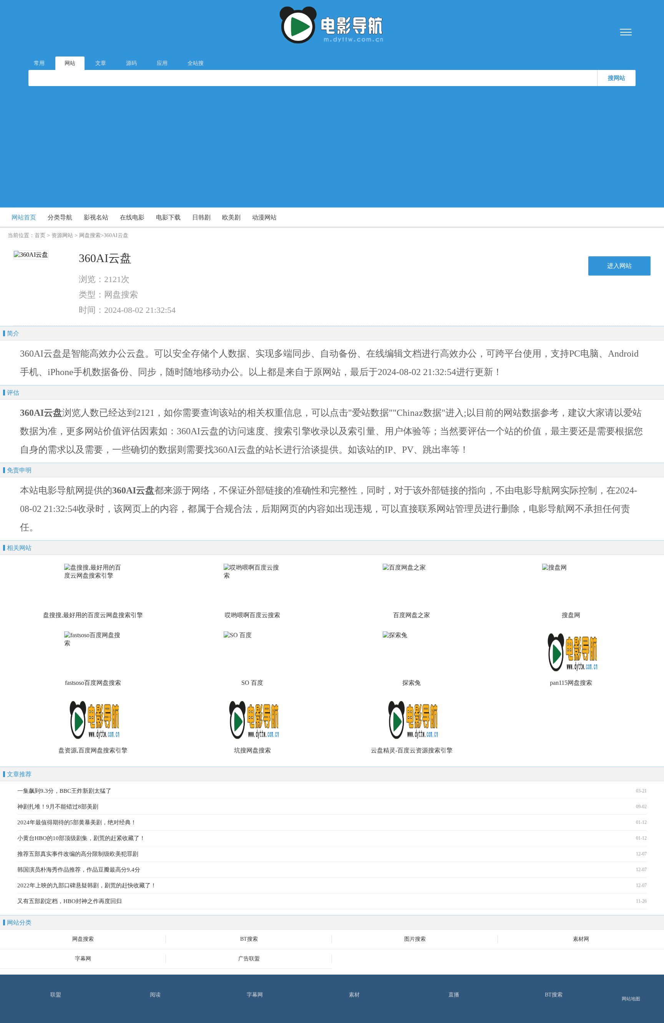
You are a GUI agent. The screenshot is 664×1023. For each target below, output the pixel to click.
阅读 (155, 995)
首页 (40, 235)
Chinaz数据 (419, 413)
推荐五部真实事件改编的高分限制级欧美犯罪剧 (77, 854)
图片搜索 (415, 939)
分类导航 (60, 217)
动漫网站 (264, 217)
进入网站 (619, 265)
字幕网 (83, 959)
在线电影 (132, 217)
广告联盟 (249, 959)
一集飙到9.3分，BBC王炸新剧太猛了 (64, 791)
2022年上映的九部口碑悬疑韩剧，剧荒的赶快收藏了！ (86, 885)
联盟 (55, 995)
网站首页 (24, 217)
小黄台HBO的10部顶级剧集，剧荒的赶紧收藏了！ (81, 838)
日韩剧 (201, 217)
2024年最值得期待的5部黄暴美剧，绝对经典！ (76, 822)
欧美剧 (231, 217)
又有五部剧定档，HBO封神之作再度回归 (69, 901)
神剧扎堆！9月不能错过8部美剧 (57, 807)
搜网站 (616, 78)
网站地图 (631, 998)
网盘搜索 (90, 235)
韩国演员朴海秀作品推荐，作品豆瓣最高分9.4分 (78, 870)
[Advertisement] (332, 144)
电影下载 (168, 217)
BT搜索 (249, 939)
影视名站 (96, 217)
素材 (354, 995)
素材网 (581, 939)
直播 (453, 995)
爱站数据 (370, 413)
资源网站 (62, 235)
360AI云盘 (105, 258)
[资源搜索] (332, 26)
